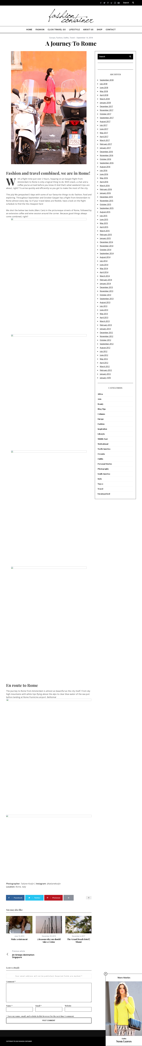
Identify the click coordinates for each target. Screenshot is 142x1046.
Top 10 (100, 484)
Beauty (100, 404)
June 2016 (104, 174)
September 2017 (106, 118)
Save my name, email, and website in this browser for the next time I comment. (41, 1016)
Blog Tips (102, 409)
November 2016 (106, 155)
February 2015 (106, 234)
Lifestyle (101, 434)
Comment (11, 981)
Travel (72, 38)
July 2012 (103, 351)
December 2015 (106, 197)
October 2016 (105, 159)
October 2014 (105, 249)
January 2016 (105, 193)
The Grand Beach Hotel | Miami (78, 940)
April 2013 (104, 317)
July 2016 (103, 170)
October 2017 (105, 114)
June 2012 (104, 355)
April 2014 (104, 272)
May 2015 (104, 223)
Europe (52, 38)
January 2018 (105, 102)
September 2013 (106, 298)
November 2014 (106, 246)
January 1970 (105, 378)
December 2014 (106, 242)
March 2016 (105, 185)
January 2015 (105, 238)
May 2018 (104, 91)
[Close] (105, 973)
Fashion (59, 38)
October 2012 (105, 340)
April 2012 (104, 362)
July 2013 (103, 306)
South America (104, 474)
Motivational (103, 444)
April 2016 (104, 182)
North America (104, 449)
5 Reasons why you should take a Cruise (49, 940)
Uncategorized (104, 494)
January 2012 (105, 374)
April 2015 (104, 227)
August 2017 (105, 121)
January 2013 (105, 329)
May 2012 (104, 359)
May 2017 (104, 133)
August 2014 (105, 257)
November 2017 (106, 110)
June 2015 (104, 219)
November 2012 (106, 336)
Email (38, 1006)
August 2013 (105, 302)
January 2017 (105, 148)
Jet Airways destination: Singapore (23, 954)
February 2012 (106, 370)
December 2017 (106, 106)
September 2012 (106, 344)
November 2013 (106, 291)
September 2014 (106, 253)
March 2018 (105, 99)
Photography (103, 469)
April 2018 (104, 95)
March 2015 (105, 231)
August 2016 (105, 167)
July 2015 (103, 215)
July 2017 (103, 125)
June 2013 (104, 310)
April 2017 (104, 136)
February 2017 (106, 144)
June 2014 (104, 264)
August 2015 (105, 212)
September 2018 (106, 80)
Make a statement (19, 939)
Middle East (103, 439)
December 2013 (106, 287)
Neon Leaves (124, 1041)
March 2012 (105, 366)
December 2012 (106, 332)
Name (9, 1006)
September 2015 (106, 208)
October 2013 (105, 295)
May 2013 (104, 313)
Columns (101, 414)
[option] (19, 928)
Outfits (66, 38)
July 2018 (103, 84)
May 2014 (104, 268)
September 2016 (106, 163)
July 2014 (103, 261)
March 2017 (105, 140)
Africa (100, 394)
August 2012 (105, 347)
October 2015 (105, 204)
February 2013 (106, 325)
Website (68, 1006)
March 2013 (105, 321)
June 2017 (104, 129)
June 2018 (104, 87)
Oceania (101, 454)
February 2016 (106, 189)
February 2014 (106, 280)
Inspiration (102, 429)
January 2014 (105, 283)
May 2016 (104, 178)
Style (100, 479)
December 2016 (106, 151)
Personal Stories (105, 464)
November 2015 (106, 200)
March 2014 (105, 276)
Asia (99, 399)
